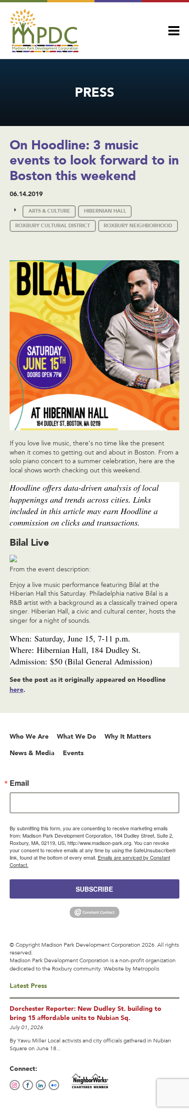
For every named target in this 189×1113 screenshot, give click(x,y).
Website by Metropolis (131, 969)
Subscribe (94, 889)
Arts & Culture (49, 211)
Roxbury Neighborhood (138, 226)
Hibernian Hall (105, 211)
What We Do (76, 736)
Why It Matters (128, 736)
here (16, 689)
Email (19, 783)
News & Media (32, 753)
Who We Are (29, 736)
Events (73, 753)
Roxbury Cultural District (52, 226)
